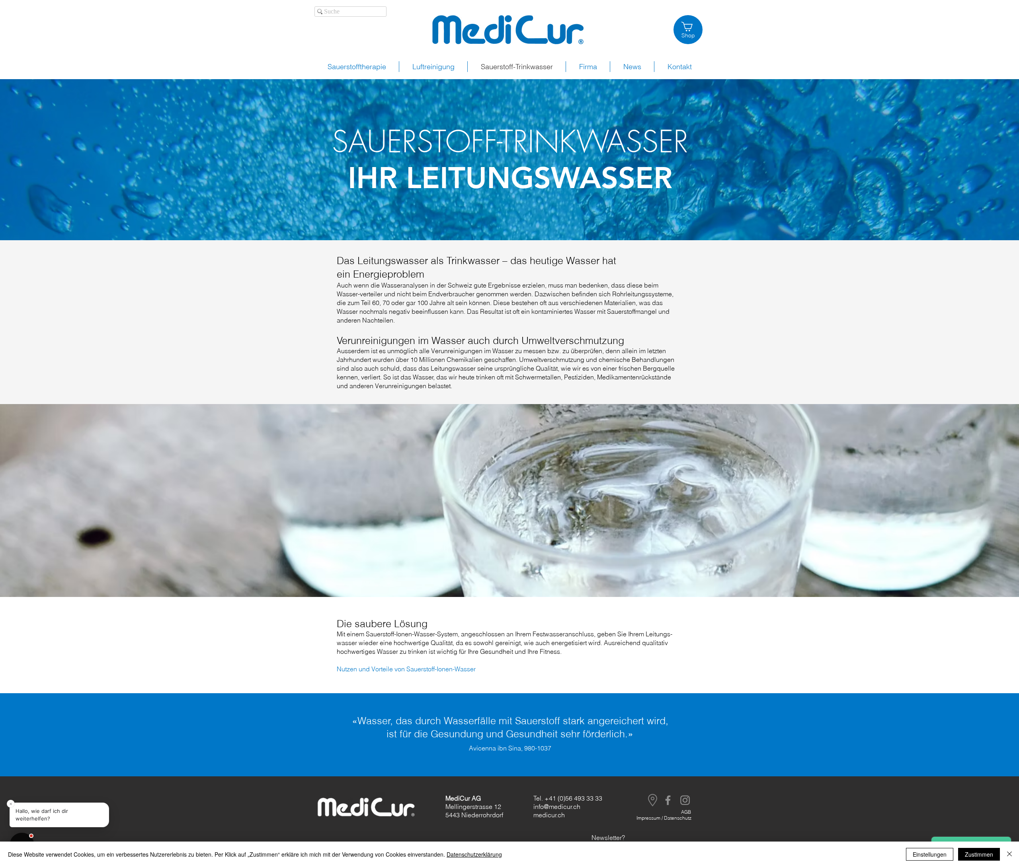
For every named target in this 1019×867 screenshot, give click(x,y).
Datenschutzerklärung (474, 854)
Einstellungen (930, 854)
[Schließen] (1009, 854)
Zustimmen (979, 854)
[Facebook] (668, 800)
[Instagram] (685, 800)
